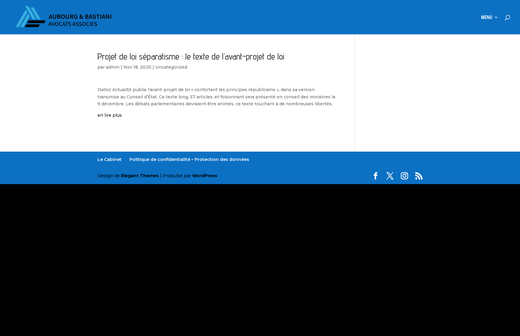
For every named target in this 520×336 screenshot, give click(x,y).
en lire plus (110, 115)
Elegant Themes (140, 175)
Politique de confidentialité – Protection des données (189, 159)
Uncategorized (171, 67)
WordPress (204, 175)
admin (112, 67)
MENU (486, 17)
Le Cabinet (110, 159)
